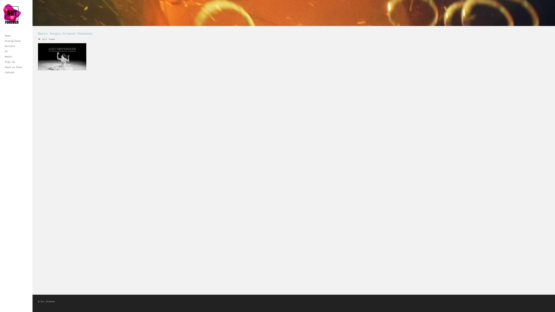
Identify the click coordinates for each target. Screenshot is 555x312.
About (8, 56)
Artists (10, 46)
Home (8, 35)
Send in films (13, 67)
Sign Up (10, 62)
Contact (10, 72)
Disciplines (13, 41)
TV (6, 51)
